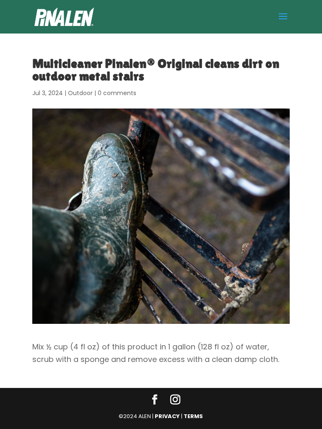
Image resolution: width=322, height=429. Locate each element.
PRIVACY (167, 416)
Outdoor (80, 93)
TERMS (193, 416)
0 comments (117, 93)
